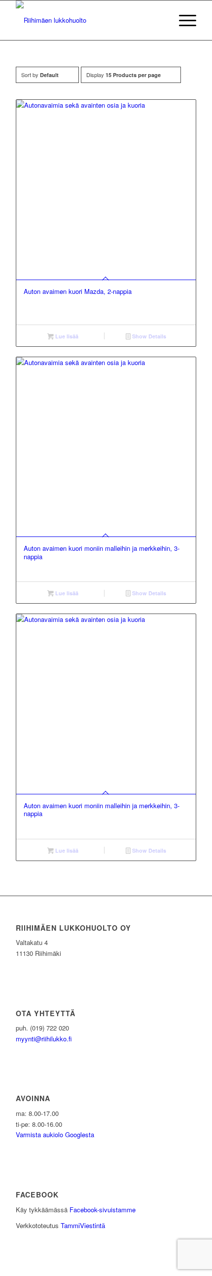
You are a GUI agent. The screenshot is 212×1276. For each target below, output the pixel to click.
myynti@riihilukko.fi (44, 1038)
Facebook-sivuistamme (103, 1209)
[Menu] (182, 20)
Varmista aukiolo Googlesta (55, 1134)
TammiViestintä (83, 1225)
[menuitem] (182, 20)
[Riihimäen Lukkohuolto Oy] (88, 20)
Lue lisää (66, 336)
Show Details (148, 336)
